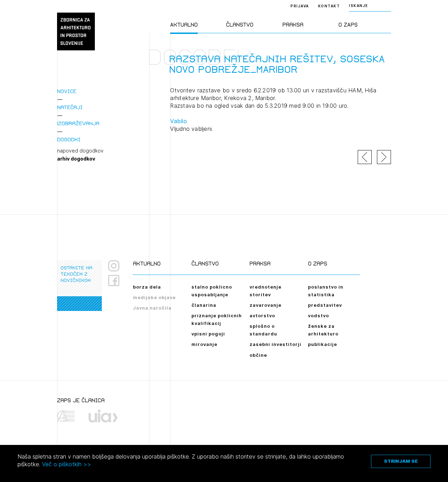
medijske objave (154, 297)
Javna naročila (152, 308)
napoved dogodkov (80, 151)
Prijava (299, 5)
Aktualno (184, 24)
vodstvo (318, 315)
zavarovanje (265, 305)
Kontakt (329, 5)
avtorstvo (262, 315)
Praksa (292, 24)
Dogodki (68, 139)
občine (258, 355)
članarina (203, 305)
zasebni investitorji (275, 344)
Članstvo (239, 24)
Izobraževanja (78, 123)
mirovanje (204, 344)
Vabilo (178, 121)
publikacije (322, 344)
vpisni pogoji (208, 334)
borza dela (147, 287)
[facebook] (116, 280)
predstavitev (325, 305)
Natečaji (70, 107)
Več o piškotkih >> (66, 464)
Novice (66, 91)
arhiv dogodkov (76, 159)
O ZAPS (348, 24)
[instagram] (113, 265)
